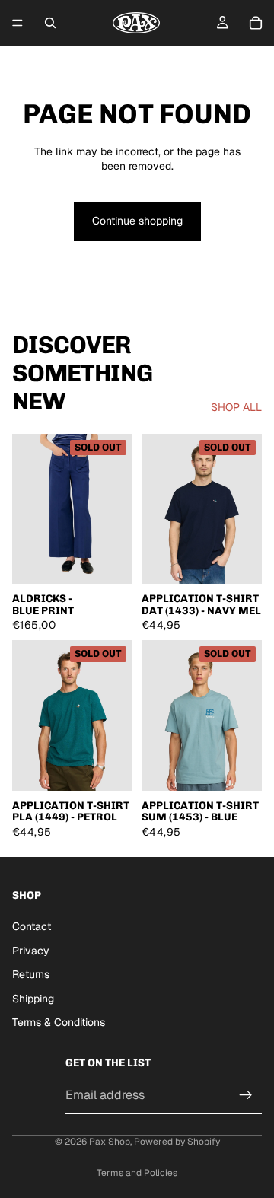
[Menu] (17, 22)
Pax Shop (109, 1142)
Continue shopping (137, 221)
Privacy (30, 950)
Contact (31, 926)
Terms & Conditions (58, 1023)
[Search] (50, 23)
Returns (30, 974)
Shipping (33, 998)
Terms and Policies (137, 1173)
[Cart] (255, 23)
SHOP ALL (236, 407)
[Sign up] (246, 1095)
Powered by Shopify (177, 1142)
